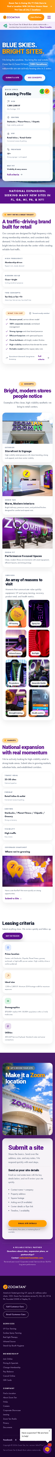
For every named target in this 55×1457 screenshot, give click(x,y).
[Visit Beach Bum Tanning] (5, 26)
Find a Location (9, 1393)
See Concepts (35, 78)
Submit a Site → (13, 898)
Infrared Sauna (9, 1341)
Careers (6, 1406)
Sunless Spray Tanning (12, 1333)
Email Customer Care (16, 1314)
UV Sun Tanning (9, 1328)
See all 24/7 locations (30, 9)
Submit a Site (12, 78)
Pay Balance (8, 1371)
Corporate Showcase (12, 1410)
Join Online (36, 17)
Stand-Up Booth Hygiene (13, 1345)
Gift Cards (7, 1380)
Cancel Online (9, 1376)
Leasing (6, 1414)
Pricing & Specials (10, 1363)
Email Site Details (27, 1223)
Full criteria (13, 174)
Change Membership (11, 1367)
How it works (46, 27)
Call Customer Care (15, 1306)
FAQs (5, 1402)
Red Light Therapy (10, 1337)
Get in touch (12, 936)
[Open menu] (49, 17)
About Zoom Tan (10, 1397)
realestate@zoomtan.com (31, 1258)
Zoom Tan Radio (10, 1419)
